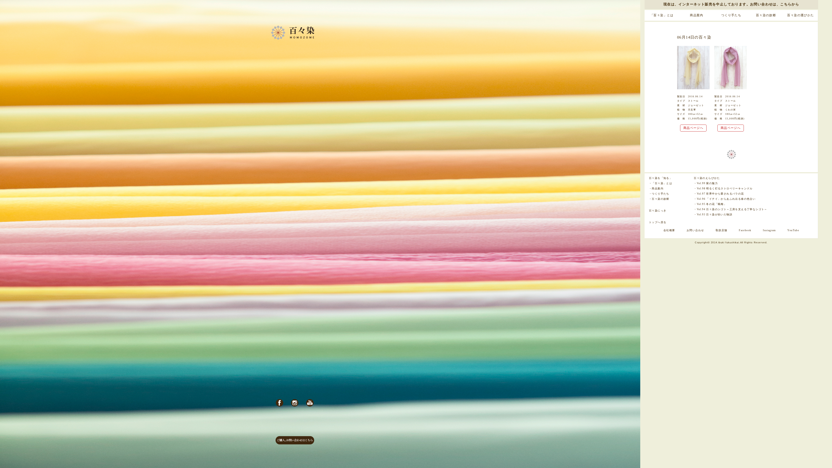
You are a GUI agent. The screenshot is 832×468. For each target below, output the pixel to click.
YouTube (793, 230)
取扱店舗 (721, 230)
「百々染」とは (662, 15)
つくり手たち (731, 15)
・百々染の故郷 (659, 198)
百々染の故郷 (766, 15)
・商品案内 (656, 188)
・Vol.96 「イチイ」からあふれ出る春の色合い (725, 198)
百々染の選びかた (800, 15)
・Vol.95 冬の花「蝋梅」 (710, 204)
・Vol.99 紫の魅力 (706, 183)
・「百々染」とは (660, 183)
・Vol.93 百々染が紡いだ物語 (713, 214)
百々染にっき (657, 210)
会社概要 (669, 230)
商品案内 (696, 15)
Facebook (745, 230)
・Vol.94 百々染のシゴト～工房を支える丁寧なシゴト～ (730, 209)
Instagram (769, 230)
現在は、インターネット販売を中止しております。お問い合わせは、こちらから (731, 4)
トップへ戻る (657, 222)
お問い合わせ (695, 230)
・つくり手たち (659, 193)
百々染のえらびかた (707, 178)
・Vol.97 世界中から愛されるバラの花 (719, 193)
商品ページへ (693, 128)
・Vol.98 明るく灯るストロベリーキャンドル (723, 188)
